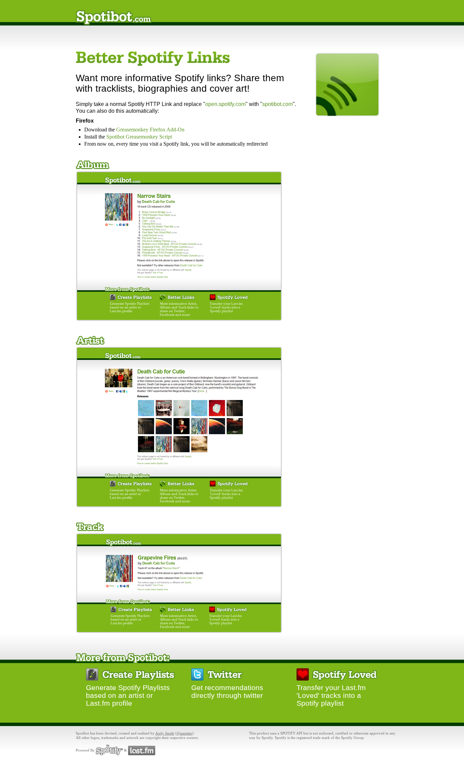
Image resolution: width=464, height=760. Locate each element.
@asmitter (184, 733)
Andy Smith (164, 733)
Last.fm (141, 750)
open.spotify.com (225, 104)
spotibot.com (277, 104)
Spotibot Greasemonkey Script (139, 137)
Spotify (109, 750)
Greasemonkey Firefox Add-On (150, 129)
